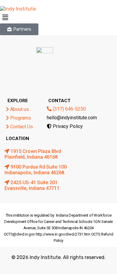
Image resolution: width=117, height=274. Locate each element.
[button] (58, 17)
